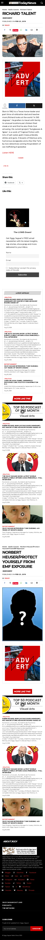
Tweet (20, 158)
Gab (16, 876)
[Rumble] (2, 883)
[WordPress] (20, 887)
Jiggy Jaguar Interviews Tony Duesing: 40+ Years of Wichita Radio (21, 367)
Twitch (7, 887)
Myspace (21, 879)
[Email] (31, 30)
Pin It (5, 166)
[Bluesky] (14, 890)
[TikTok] (14, 883)
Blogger (8, 872)
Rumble (7, 883)
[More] (36, 30)
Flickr (7, 876)
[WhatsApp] (21, 30)
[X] (10, 30)
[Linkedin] (26, 30)
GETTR (26, 876)
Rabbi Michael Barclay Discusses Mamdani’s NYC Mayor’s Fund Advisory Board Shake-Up (20, 301)
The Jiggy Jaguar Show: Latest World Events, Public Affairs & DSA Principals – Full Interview (22, 335)
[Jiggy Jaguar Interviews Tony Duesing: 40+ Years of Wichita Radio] (22, 514)
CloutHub (20, 872)
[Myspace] (15, 880)
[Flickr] (2, 876)
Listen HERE (8, 153)
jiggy (7, 25)
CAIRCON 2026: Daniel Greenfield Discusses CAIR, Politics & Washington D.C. (21, 382)
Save (16, 30)
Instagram (8, 879)
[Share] (17, 105)
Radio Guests (13, 9)
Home (4, 9)
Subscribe (36, 929)
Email (8, 260)
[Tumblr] (24, 883)
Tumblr (29, 883)
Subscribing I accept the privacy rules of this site (21, 269)
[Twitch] (2, 887)
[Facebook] (4, 30)
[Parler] (28, 880)
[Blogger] (2, 872)
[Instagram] (2, 880)
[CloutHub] (14, 872)
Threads (31, 890)
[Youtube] (2, 890)
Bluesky (20, 890)
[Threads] (26, 890)
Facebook (32, 872)
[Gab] (12, 876)
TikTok (18, 883)
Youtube (8, 890)
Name (8, 253)
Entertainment (10, 364)
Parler (32, 879)
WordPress (26, 887)
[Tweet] (34, 105)
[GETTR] (21, 876)
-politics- (8, 297)
